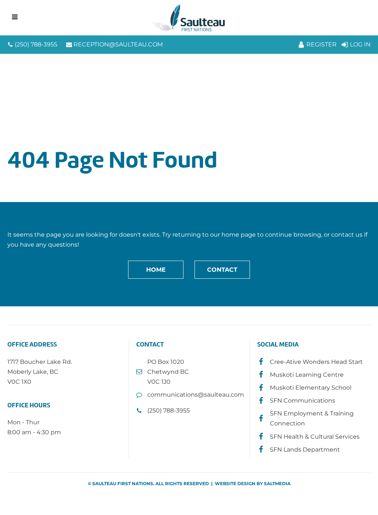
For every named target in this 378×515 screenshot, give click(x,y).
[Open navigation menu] (15, 18)
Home (156, 269)
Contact (222, 269)
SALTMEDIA (277, 483)
